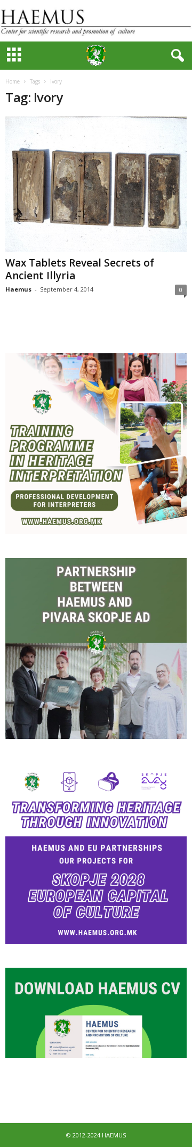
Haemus (18, 289)
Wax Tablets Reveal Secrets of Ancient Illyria (79, 269)
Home (12, 81)
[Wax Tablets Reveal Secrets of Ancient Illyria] (96, 184)
